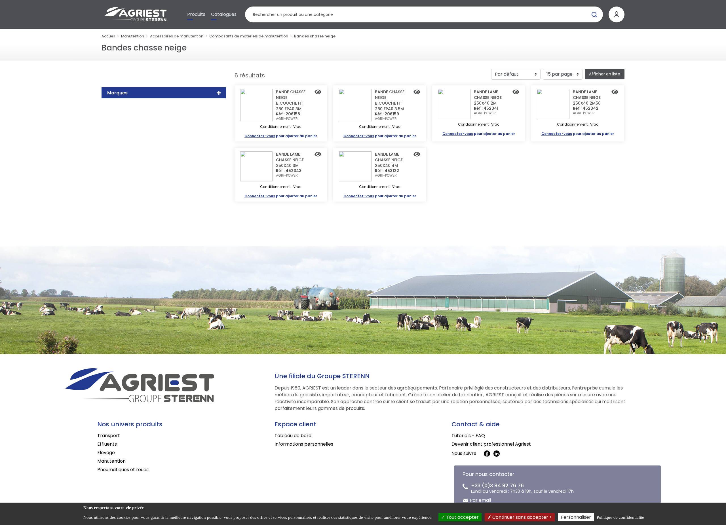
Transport (108, 435)
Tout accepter (462, 517)
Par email (480, 500)
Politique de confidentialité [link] (620, 517)
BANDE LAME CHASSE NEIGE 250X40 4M (389, 159)
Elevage (106, 452)
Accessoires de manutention (176, 36)
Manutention (132, 36)
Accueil (108, 36)
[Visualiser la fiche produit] (318, 92)
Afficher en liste (604, 74)
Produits (196, 14)
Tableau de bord (293, 435)
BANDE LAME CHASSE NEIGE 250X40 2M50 (587, 97)
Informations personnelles (304, 444)
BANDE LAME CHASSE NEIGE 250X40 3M (290, 159)
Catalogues (224, 14)
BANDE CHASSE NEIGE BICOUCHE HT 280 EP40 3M (290, 100)
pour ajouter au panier (280, 136)
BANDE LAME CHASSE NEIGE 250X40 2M (488, 97)
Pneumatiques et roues (123, 469)
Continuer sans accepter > (521, 517)
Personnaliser (576, 517)
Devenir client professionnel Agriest (491, 444)
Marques (117, 93)
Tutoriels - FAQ (468, 435)
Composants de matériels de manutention (248, 36)
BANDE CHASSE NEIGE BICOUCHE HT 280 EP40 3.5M (389, 100)
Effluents (107, 444)
